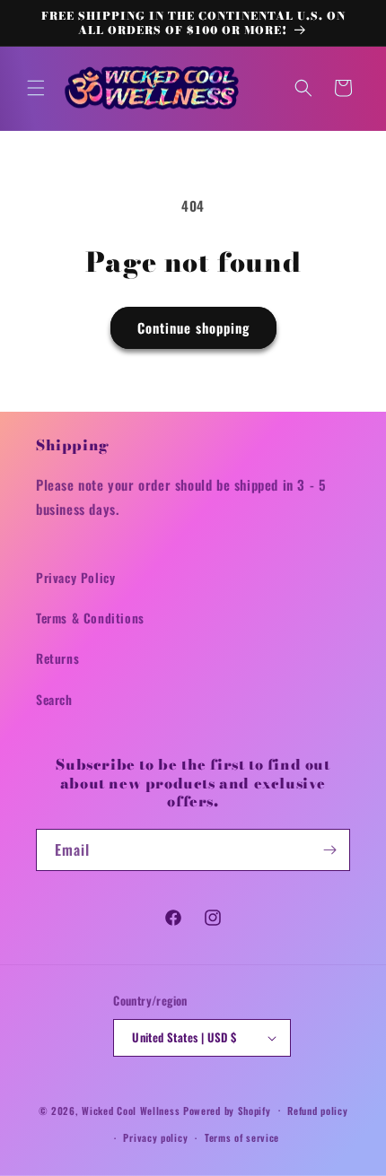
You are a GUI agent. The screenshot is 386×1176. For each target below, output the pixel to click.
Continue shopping (193, 327)
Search (54, 699)
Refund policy (317, 1110)
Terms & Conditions (90, 617)
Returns (57, 658)
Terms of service (242, 1137)
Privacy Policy (75, 577)
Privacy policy (155, 1137)
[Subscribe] (329, 850)
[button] (36, 88)
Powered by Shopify (227, 1109)
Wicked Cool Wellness (131, 1109)
